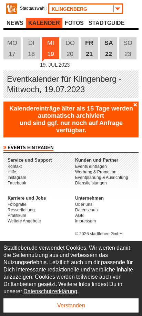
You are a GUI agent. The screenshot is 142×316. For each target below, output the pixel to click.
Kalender (44, 23)
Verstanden (71, 305)
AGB (79, 215)
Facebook (17, 183)
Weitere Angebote (24, 221)
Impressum (85, 221)
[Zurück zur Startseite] (11, 8)
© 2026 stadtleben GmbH (99, 233)
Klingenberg (69, 9)
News (15, 23)
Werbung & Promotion (95, 172)
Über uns (83, 204)
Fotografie (17, 204)
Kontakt (15, 166)
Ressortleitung (21, 210)
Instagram (17, 177)
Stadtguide (107, 23)
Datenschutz (87, 210)
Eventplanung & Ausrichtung (101, 177)
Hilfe (12, 172)
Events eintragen (30, 147)
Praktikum (17, 215)
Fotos (74, 23)
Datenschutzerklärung (50, 291)
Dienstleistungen (91, 183)
